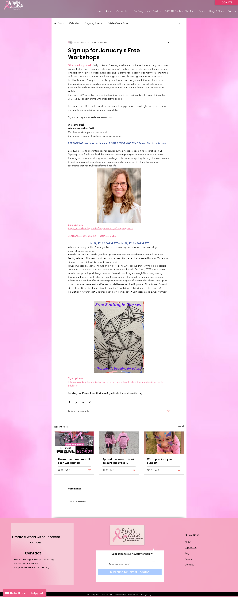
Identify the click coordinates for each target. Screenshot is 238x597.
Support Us (190, 547)
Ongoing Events (93, 23)
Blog (187, 553)
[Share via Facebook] (69, 402)
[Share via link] (89, 402)
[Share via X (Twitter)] (76, 402)
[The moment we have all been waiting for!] (74, 443)
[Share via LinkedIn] (83, 402)
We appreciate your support (160, 461)
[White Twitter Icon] (153, 555)
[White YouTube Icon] (153, 560)
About (188, 541)
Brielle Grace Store (118, 23)
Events (188, 559)
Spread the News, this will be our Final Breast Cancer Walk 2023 (118, 461)
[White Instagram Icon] (153, 565)
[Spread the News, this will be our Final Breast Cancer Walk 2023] (119, 443)
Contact (189, 564)
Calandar (74, 23)
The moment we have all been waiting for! (74, 461)
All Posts (59, 23)
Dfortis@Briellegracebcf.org (37, 559)
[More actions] (168, 42)
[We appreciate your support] (164, 443)
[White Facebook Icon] (153, 549)
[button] (109, 11)
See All (181, 426)
